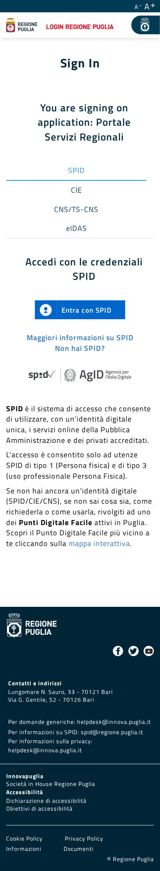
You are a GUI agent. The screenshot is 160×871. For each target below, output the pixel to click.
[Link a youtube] (149, 651)
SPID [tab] (76, 170)
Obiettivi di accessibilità (39, 808)
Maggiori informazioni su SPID (80, 337)
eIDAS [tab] (76, 228)
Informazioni (23, 849)
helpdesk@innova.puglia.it (114, 722)
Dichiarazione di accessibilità (46, 801)
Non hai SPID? (80, 348)
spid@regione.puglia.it (112, 732)
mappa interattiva (99, 543)
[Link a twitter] (133, 651)
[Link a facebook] (118, 651)
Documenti (79, 849)
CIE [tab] (76, 190)
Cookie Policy (25, 838)
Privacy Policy (84, 838)
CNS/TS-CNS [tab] (76, 209)
